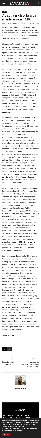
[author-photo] (20, 385)
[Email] (4, 349)
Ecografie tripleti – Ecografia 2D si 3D (8, 363)
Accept (6, 434)
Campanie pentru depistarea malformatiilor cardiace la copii (30, 364)
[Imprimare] (9, 349)
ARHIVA (5, 11)
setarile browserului (16, 430)
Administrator (12, 23)
